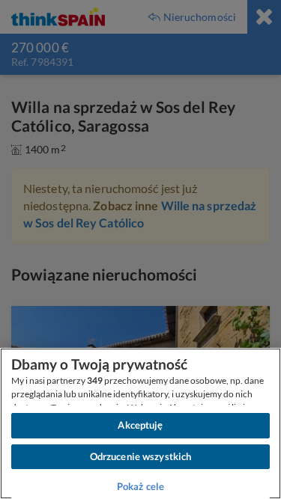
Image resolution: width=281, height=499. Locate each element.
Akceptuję (140, 425)
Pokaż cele (140, 486)
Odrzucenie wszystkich (141, 456)
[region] (140, 423)
